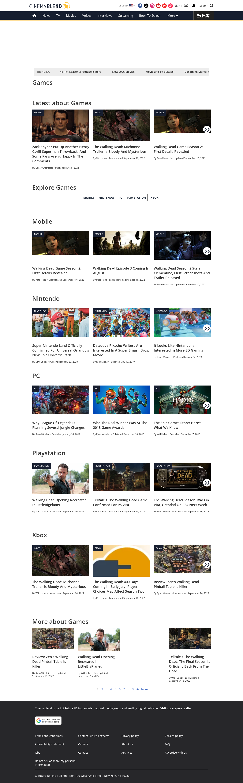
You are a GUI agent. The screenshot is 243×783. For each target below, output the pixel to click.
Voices (87, 15)
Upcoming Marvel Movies (201, 71)
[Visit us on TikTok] (170, 5)
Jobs (37, 752)
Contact (83, 752)
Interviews (105, 15)
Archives (142, 689)
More (171, 15)
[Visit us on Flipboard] (164, 5)
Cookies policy (174, 736)
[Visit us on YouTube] (158, 5)
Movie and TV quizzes (160, 71)
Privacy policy (130, 736)
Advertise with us (176, 752)
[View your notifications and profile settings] (194, 5)
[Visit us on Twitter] (146, 5)
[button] (207, 6)
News (46, 15)
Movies (71, 15)
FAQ (167, 744)
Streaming (125, 15)
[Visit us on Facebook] (140, 5)
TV (58, 15)
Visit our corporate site (175, 708)
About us (127, 744)
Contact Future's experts (93, 736)
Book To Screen (150, 15)
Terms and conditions (49, 736)
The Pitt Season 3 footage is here (79, 71)
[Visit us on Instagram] (152, 5)
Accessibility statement (49, 744)
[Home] (34, 15)
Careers (83, 744)
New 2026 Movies (123, 71)
